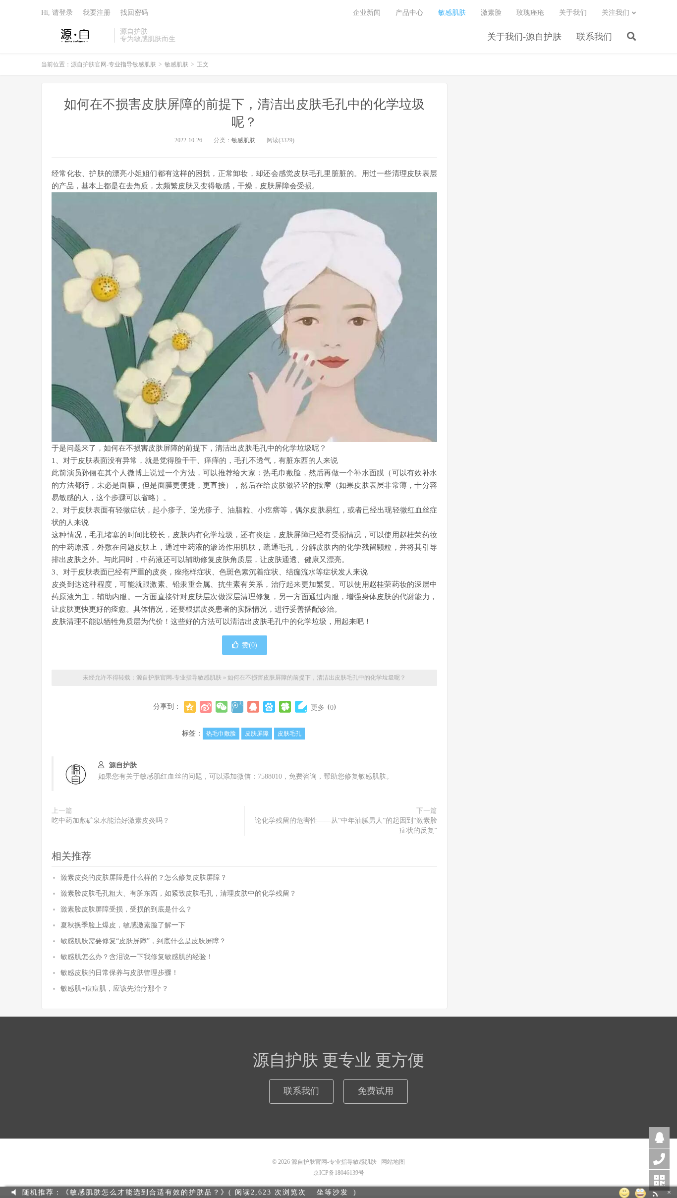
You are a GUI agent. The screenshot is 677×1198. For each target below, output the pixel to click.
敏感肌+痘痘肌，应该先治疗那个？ (114, 988)
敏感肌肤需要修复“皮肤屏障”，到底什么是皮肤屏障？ (143, 941)
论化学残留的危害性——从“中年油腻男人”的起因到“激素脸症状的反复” (346, 825)
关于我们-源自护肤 (524, 37)
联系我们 (594, 37)
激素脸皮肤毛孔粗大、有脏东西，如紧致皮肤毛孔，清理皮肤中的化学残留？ (178, 893)
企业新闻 (367, 12)
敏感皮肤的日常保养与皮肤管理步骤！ (119, 972)
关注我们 (615, 12)
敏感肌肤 (452, 12)
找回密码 (134, 12)
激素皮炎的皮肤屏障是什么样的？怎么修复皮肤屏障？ (143, 877)
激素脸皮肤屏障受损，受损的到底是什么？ (126, 909)
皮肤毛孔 (289, 733)
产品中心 (409, 12)
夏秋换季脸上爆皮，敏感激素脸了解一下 (122, 925)
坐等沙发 (332, 1192)
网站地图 (393, 1161)
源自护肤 (123, 765)
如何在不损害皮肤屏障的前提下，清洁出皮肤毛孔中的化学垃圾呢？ (316, 677)
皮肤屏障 (257, 733)
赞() (249, 645)
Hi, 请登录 (57, 12)
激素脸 (491, 12)
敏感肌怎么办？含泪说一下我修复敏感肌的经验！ (136, 957)
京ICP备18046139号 (338, 1172)
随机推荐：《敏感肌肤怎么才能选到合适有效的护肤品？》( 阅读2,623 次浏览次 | (167, 1192)
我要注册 (97, 12)
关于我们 (573, 12)
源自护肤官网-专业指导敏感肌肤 (75, 35)
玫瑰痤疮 (530, 12)
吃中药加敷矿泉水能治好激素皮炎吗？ (110, 820)
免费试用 (376, 1091)
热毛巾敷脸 (221, 733)
